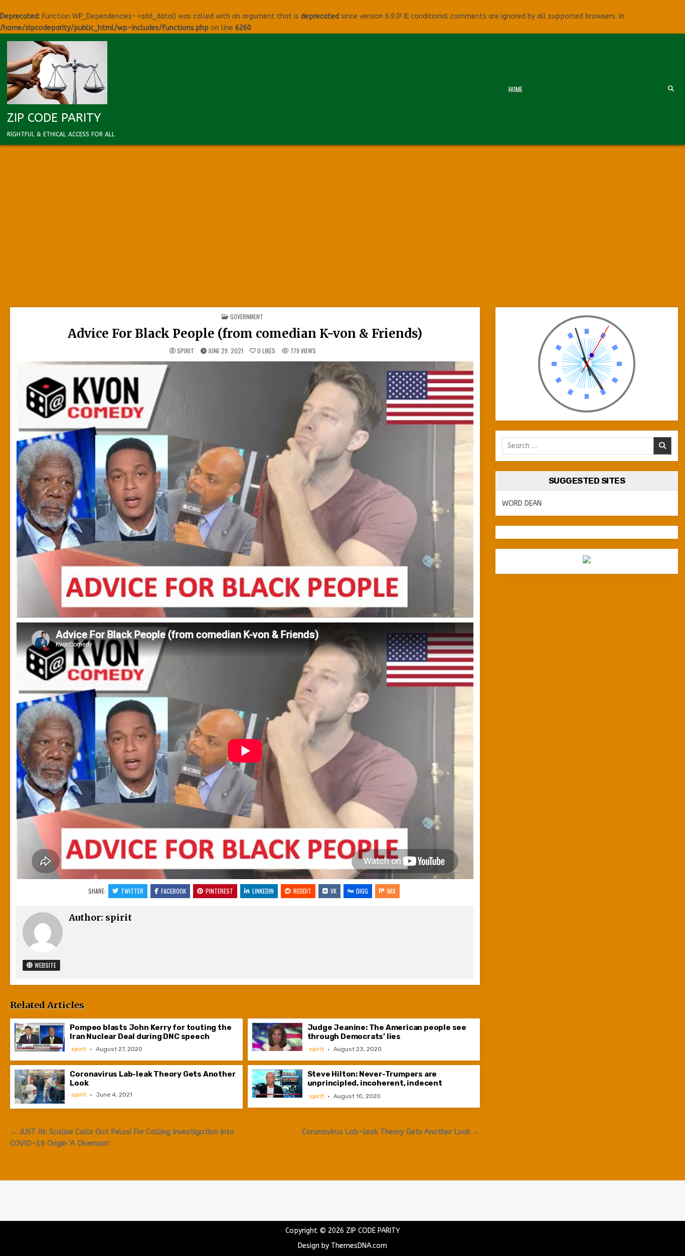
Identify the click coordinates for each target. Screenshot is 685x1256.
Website (44, 965)
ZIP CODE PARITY (54, 118)
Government (246, 316)
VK (333, 891)
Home (515, 89)
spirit (185, 351)
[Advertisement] (342, 220)
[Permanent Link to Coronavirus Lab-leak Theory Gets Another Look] (40, 1087)
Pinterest (219, 891)
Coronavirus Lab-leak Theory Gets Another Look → (391, 1131)
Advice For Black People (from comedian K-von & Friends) (245, 333)
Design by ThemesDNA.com (342, 1245)
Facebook (173, 891)
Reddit (302, 891)
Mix (391, 891)
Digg (362, 891)
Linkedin (263, 891)
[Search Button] (670, 88)
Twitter (132, 891)
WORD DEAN (522, 503)
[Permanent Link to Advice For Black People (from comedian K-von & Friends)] (245, 489)
